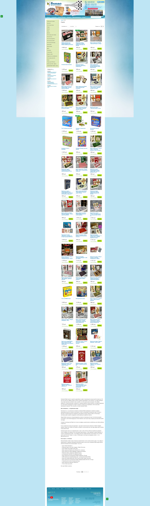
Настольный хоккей (50, 40)
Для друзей (71, 497)
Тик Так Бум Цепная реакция (94, 129)
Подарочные (78, 500)
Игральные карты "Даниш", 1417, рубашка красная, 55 (67, 385)
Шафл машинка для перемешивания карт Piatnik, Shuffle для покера (67, 43)
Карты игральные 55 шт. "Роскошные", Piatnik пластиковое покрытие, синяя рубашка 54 (81, 321)
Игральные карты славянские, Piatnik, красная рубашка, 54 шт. (67, 170)
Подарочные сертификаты (52, 56)
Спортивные (64, 502)
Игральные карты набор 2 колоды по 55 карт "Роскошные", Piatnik (95, 257)
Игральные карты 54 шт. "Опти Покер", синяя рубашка (81, 278)
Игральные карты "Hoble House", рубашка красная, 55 (81, 364)
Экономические (64, 500)
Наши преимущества (77, 17)
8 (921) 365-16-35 (91, 1)
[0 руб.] (98, 2)
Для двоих (63, 503)
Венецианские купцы (80, 298)
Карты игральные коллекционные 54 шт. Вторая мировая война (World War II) (95, 66)
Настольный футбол (51, 38)
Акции (48, 59)
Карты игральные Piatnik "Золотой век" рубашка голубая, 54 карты (95, 87)
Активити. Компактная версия (80, 129)
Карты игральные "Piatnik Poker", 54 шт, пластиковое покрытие (81, 170)
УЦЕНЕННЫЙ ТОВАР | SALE (52, 65)
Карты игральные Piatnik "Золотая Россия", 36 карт (95, 43)
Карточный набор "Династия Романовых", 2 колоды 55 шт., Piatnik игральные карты (95, 236)
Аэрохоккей (49, 44)
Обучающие (78, 498)
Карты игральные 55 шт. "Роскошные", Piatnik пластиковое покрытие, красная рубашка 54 (95, 321)
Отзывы (83, 17)
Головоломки (49, 52)
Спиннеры (49, 50)
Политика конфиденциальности (78, 488)
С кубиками (64, 498)
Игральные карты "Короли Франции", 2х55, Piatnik (96, 342)
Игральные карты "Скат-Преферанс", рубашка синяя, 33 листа (67, 364)
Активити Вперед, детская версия (81, 149)
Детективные (64, 497)
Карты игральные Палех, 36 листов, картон (67, 108)
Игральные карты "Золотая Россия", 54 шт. (95, 108)
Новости (62, 488)
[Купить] (71, 49)
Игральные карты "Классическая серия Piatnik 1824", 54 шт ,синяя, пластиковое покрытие (67, 192)
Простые (77, 499)
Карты (48, 30)
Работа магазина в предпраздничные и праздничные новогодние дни (52, 83)
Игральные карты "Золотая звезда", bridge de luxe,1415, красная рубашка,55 (81, 385)
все (53, 69)
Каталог (48, 17)
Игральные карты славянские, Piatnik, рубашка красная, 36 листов (94, 192)
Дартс (48, 48)
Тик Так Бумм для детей (67, 128)
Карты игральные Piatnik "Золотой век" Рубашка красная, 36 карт (81, 108)
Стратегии (70, 502)
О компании (54, 17)
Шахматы (49, 23)
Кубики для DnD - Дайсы (51, 63)
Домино (48, 32)
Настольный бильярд (51, 42)
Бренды (86, 488)
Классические (71, 500)
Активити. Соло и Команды (65, 149)
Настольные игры (50, 25)
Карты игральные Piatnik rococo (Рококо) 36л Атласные (81, 87)
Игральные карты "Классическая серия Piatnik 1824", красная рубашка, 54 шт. (94, 171)
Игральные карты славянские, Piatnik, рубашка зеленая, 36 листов (80, 44)
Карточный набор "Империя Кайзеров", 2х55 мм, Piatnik (81, 257)
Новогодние (71, 501)
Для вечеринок (78, 501)
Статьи (49, 488)
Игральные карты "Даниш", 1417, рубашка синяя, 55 (95, 364)
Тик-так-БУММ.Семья (66, 298)
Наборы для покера (51, 21)
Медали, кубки (50, 54)
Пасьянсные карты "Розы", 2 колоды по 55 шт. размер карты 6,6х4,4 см (95, 214)
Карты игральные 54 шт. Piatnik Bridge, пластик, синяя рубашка (81, 213)
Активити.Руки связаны (67, 64)
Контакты (69, 17)
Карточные (63, 499)
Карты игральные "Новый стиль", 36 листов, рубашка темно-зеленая (96, 149)
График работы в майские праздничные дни (51, 76)
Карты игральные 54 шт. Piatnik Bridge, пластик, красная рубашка (67, 87)
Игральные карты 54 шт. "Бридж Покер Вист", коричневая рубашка (95, 278)
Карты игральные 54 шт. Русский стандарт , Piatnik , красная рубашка (67, 213)
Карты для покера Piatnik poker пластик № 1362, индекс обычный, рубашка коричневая (67, 343)
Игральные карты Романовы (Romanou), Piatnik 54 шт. (80, 65)
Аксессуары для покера (51, 34)
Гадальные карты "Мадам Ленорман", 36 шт (67, 320)
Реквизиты (53, 488)
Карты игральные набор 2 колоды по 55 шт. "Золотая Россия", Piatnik (67, 257)
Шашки (48, 28)
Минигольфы (49, 46)
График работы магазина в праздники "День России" (51, 72)
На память (77, 502)
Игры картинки (64, 501)
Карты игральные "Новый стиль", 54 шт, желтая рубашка (96, 299)
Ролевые (70, 499)
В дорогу (70, 503)
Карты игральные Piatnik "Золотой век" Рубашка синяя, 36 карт (81, 192)
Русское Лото (49, 36)
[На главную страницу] (63, 7)
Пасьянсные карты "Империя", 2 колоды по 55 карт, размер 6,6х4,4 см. (67, 235)
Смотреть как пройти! (92, 8)
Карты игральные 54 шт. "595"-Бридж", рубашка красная (67, 278)
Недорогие (71, 498)
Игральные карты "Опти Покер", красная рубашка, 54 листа (81, 235)
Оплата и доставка (61, 17)
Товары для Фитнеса (51, 61)
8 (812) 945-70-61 (91, 2)
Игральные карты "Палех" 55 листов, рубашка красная (81, 342)
